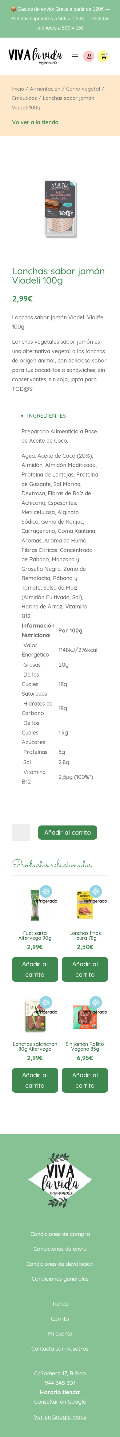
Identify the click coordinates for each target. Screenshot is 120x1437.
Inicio (18, 88)
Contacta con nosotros (60, 1348)
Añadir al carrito (67, 832)
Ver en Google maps (60, 1416)
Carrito (60, 1318)
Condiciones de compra (60, 1234)
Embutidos (24, 98)
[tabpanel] (60, 607)
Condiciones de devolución (60, 1263)
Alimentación (45, 88)
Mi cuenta (60, 1333)
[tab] (62, 416)
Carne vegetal (83, 88)
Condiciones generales (60, 1278)
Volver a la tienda (35, 122)
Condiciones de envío (60, 1248)
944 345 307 (60, 1382)
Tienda (60, 1303)
